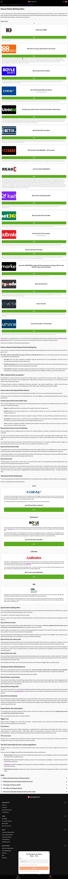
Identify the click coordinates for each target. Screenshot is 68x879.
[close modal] (48, 852)
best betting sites (19, 691)
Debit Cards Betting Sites (7, 848)
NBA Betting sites (6, 841)
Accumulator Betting (6, 821)
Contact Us (4, 807)
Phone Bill (4, 857)
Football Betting (5, 839)
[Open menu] (1, 1)
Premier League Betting (7, 834)
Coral (5, 497)
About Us (4, 805)
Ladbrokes (28, 563)
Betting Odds (5, 823)
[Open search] (63, 1)
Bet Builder (4, 818)
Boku (3, 855)
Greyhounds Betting (6, 837)
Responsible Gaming (6, 809)
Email (20, 858)
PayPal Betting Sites (6, 850)
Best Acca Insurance (6, 825)
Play (34, 37)
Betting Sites (4, 4)
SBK (33, 594)
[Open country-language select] (66, 1)
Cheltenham (7, 764)
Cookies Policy (5, 812)
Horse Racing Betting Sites (14, 4)
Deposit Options (6, 845)
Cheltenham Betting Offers (8, 832)
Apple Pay (4, 853)
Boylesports (11, 529)
